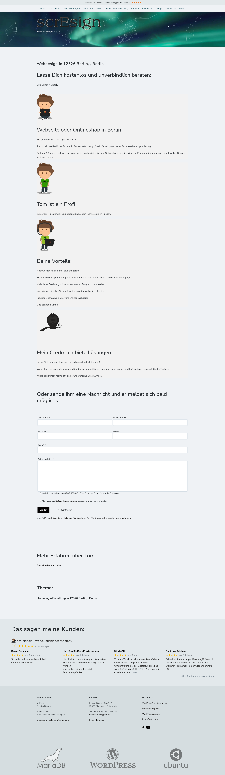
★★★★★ (136, 2)
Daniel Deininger (20, 651)
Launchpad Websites (142, 8)
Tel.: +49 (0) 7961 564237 (93, 3)
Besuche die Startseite (49, 565)
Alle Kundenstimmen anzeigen (197, 676)
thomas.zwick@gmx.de (113, 3)
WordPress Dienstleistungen (64, 8)
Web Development (93, 8)
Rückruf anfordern (150, 719)
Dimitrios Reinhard (176, 651)
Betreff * (42, 445)
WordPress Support (150, 708)
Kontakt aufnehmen (175, 8)
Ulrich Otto (120, 651)
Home (43, 8)
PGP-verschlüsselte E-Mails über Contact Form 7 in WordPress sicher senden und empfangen (86, 518)
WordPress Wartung (151, 714)
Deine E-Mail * (120, 417)
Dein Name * (44, 417)
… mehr (135, 672)
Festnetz (42, 431)
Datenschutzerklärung (66, 501)
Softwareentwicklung (117, 8)
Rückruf (126, 3)
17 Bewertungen (42, 646)
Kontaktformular (96, 720)
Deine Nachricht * (46, 459)
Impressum (42, 720)
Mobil (116, 431)
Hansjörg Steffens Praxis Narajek (81, 651)
